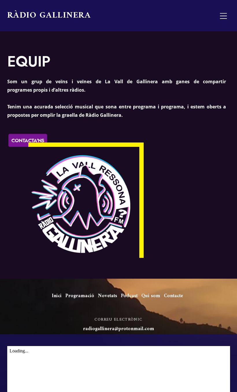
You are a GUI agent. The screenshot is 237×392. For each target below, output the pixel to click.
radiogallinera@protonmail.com (118, 329)
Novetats (107, 296)
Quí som (150, 296)
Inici (57, 296)
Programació (79, 296)
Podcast (129, 296)
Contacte (173, 296)
